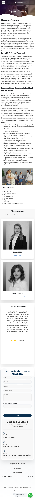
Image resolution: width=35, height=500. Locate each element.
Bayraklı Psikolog (21, 3)
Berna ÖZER (17, 252)
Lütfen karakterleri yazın (10, 403)
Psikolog (17, 255)
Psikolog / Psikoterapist (17, 297)
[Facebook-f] (14, 494)
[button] (3, 2)
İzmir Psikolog (17, 491)
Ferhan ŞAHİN (17, 293)
